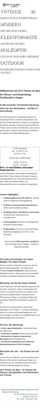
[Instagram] (28, 12)
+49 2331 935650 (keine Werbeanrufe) (25, 394)
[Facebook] (23, 12)
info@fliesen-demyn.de (30, 397)
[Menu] (33, 12)
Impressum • (30, 390)
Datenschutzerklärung (11, 392)
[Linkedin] (25, 12)
